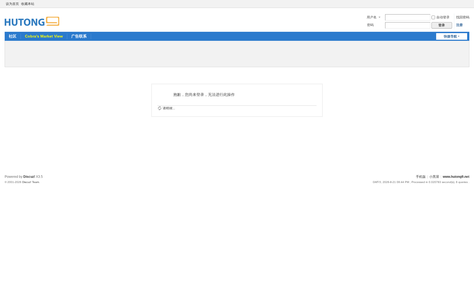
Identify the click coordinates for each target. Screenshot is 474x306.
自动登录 (443, 17)
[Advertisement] (237, 53)
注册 (459, 25)
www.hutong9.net (456, 177)
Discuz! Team (30, 182)
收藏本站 (27, 4)
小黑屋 (434, 177)
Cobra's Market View (44, 36)
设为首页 (12, 4)
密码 (370, 25)
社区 (12, 36)
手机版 (421, 177)
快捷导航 (450, 36)
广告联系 (79, 36)
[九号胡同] (32, 18)
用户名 (372, 17)
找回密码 (462, 17)
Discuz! (29, 177)
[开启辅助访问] (461, 3)
